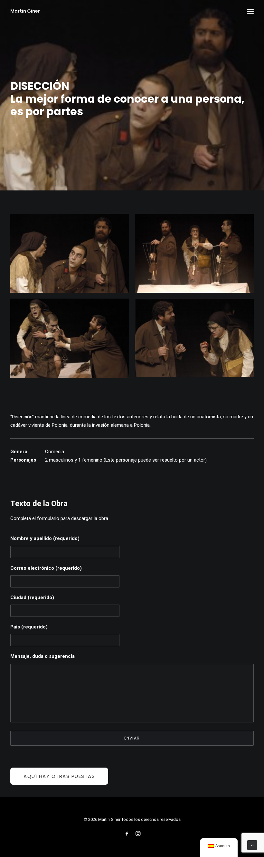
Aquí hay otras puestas (59, 776)
